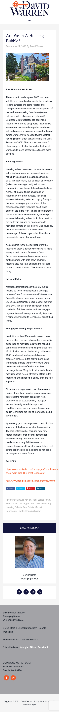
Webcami (44, 701)
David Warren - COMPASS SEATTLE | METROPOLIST (29, 8)
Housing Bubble (14, 507)
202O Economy (43, 503)
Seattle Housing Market (29, 511)
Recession (11, 511)
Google (24, 647)
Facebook (43, 647)
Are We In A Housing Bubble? (25, 37)
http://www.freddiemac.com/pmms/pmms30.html (30, 480)
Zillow (33, 647)
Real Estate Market (32, 507)
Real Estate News (41, 499)
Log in (33, 704)
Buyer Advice (25, 499)
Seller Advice (12, 503)
